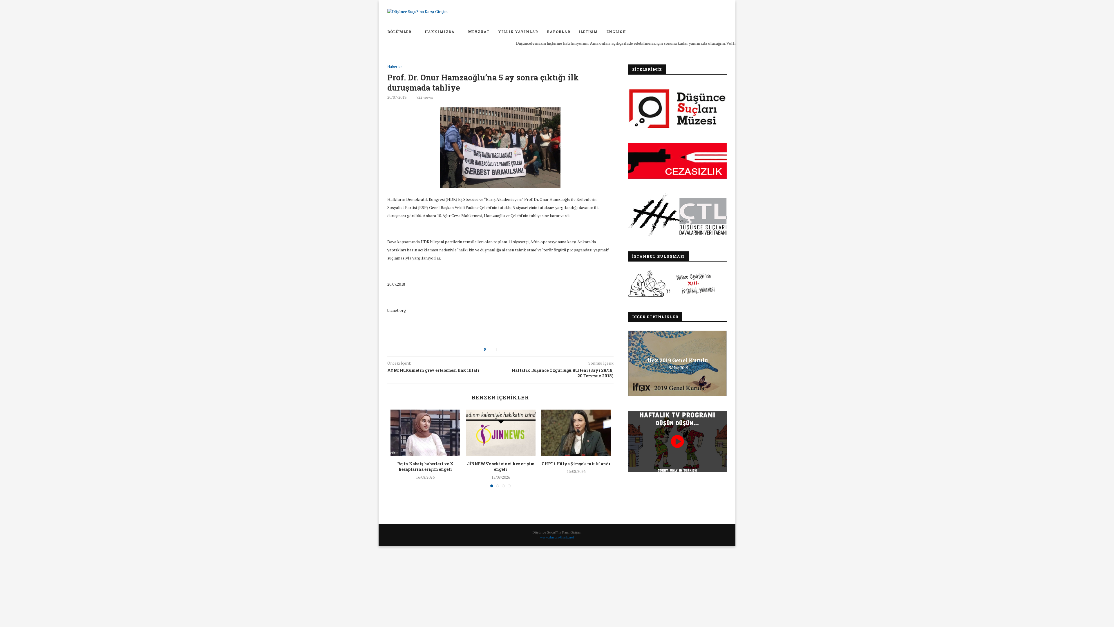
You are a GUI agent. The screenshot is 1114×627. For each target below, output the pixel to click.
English (616, 31)
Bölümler (399, 31)
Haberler (394, 66)
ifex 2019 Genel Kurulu (677, 360)
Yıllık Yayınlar (518, 31)
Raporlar (558, 31)
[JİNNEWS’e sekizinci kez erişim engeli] (501, 433)
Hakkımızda (440, 31)
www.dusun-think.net (557, 537)
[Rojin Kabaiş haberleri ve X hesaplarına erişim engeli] (425, 433)
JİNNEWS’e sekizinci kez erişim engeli (501, 466)
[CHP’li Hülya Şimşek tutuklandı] (576, 433)
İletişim (588, 31)
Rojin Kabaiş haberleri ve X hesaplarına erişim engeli (425, 466)
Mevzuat (478, 31)
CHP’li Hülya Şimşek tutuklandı (576, 463)
